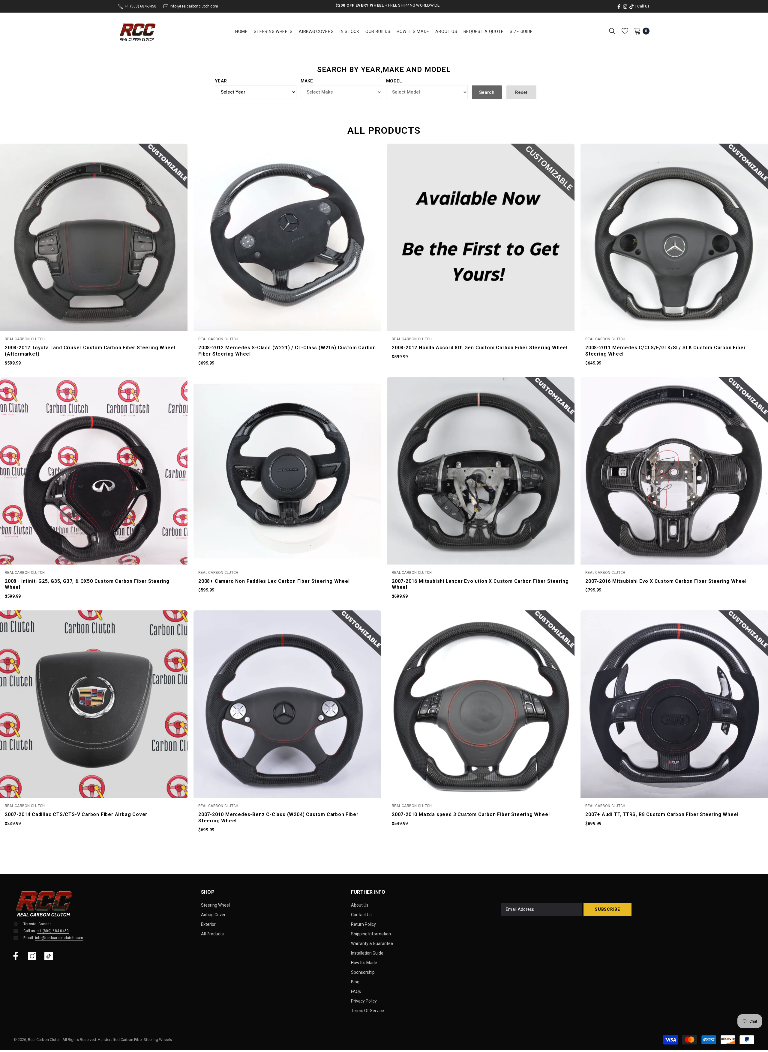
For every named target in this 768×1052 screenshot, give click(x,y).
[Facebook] (16, 956)
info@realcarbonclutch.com (194, 6)
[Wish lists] (625, 31)
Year (221, 81)
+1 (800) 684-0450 (140, 6)
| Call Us (642, 6)
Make (307, 81)
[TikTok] (49, 956)
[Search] (612, 31)
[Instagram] (32, 956)
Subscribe (607, 909)
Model (394, 81)
